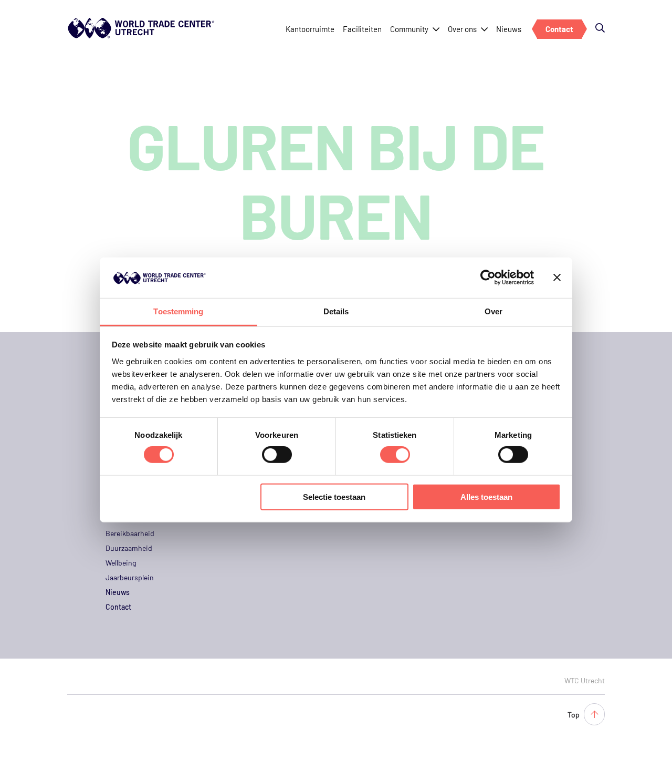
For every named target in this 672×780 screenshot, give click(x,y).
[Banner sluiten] (557, 277)
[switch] (277, 454)
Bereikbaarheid (130, 533)
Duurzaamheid (129, 547)
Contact (559, 29)
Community (409, 29)
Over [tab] (493, 311)
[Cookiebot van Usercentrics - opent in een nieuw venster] (488, 277)
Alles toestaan (486, 496)
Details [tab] (336, 311)
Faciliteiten (362, 29)
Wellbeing (121, 562)
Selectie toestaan (334, 496)
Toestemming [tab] (178, 311)
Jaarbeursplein (130, 577)
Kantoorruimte (310, 29)
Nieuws (508, 29)
